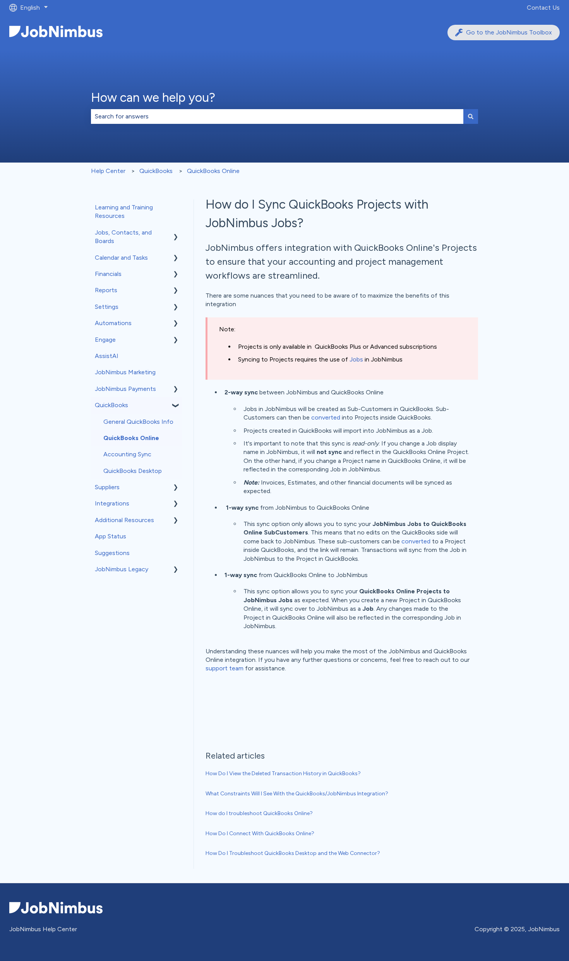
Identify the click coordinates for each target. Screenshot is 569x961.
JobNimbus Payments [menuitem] (125, 388)
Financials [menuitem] (108, 274)
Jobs (356, 359)
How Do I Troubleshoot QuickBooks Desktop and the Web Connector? (293, 853)
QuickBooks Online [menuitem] (131, 438)
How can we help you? (153, 97)
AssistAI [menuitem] (106, 356)
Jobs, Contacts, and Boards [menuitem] (123, 237)
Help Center (108, 171)
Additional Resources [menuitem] (124, 520)
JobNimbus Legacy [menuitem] (121, 569)
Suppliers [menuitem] (107, 487)
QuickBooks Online (213, 171)
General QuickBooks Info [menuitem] (138, 421)
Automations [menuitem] (113, 323)
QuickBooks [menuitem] (111, 405)
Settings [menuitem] (106, 306)
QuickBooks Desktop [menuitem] (132, 471)
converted (325, 417)
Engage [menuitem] (105, 339)
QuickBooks (156, 171)
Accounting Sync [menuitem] (127, 454)
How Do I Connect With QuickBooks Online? (260, 833)
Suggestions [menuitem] (112, 553)
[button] (176, 233)
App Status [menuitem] (110, 536)
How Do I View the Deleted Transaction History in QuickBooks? (283, 773)
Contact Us (543, 7)
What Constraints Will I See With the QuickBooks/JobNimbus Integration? (297, 793)
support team (224, 668)
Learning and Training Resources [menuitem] (124, 211)
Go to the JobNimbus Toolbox (509, 32)
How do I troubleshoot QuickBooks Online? (259, 813)
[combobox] (277, 116)
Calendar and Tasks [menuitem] (121, 257)
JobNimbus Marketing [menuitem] (125, 372)
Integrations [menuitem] (112, 503)
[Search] (470, 116)
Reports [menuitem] (106, 290)
